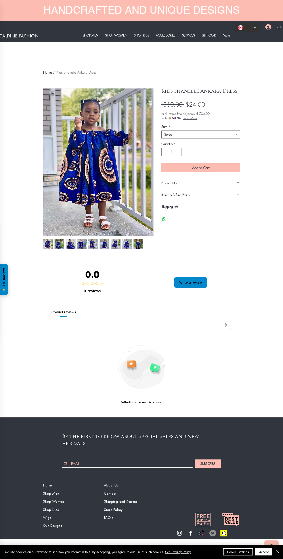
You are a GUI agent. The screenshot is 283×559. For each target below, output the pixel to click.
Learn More (190, 118)
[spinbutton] (171, 152)
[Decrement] (165, 152)
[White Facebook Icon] (190, 533)
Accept (264, 552)
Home (47, 72)
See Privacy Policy (178, 552)
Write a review (190, 282)
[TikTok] (201, 533)
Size (165, 127)
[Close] (277, 551)
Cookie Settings (238, 552)
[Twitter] (212, 533)
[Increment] (178, 152)
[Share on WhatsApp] (164, 219)
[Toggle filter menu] (226, 325)
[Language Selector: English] (247, 28)
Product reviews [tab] (63, 312)
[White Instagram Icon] (179, 533)
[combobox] (200, 134)
